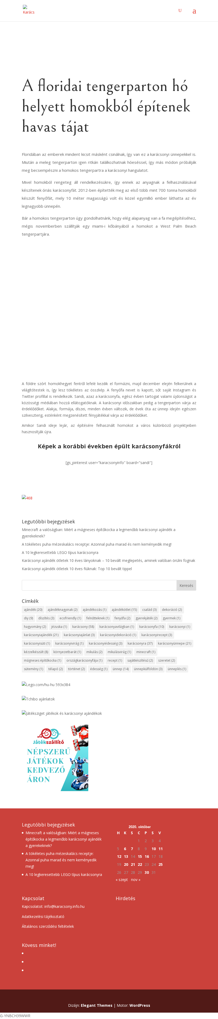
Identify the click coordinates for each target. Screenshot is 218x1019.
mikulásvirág (119, 652)
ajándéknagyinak (62, 609)
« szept (122, 879)
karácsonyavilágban (116, 626)
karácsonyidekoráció (118, 635)
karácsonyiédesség (105, 643)
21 (133, 864)
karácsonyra (140, 643)
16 (147, 856)
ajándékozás (94, 609)
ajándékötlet (124, 609)
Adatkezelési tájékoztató (43, 916)
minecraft (145, 652)
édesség (98, 669)
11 (160, 848)
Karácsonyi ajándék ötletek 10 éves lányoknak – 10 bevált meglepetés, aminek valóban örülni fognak (108, 560)
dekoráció (172, 609)
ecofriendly (70, 618)
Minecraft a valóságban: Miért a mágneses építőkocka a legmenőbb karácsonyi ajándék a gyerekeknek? (64, 839)
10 (154, 848)
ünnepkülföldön (148, 669)
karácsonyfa (151, 626)
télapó (55, 669)
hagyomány (35, 626)
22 (140, 864)
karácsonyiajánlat (79, 635)
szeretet (166, 660)
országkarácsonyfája (84, 660)
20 (126, 864)
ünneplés (177, 669)
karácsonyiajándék (41, 635)
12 (119, 856)
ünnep (121, 669)
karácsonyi (179, 626)
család (149, 609)
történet (76, 669)
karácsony (83, 626)
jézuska (59, 626)
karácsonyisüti (37, 643)
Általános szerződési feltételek (48, 926)
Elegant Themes (96, 1005)
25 (160, 864)
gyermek (171, 618)
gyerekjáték (146, 618)
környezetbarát (67, 652)
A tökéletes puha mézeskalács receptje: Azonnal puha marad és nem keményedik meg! (96, 544)
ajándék (33, 609)
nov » (135, 879)
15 (140, 856)
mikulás (94, 652)
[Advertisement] (109, 335)
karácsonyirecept (156, 635)
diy (28, 618)
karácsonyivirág (69, 643)
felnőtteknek (97, 618)
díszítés (46, 618)
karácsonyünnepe (174, 643)
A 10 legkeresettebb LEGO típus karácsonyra (60, 552)
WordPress (139, 1005)
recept (115, 660)
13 (126, 856)
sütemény (33, 669)
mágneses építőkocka (42, 660)
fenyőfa (122, 618)
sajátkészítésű (140, 660)
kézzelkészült (36, 652)
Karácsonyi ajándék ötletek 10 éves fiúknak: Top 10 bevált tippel (77, 568)
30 (147, 872)
